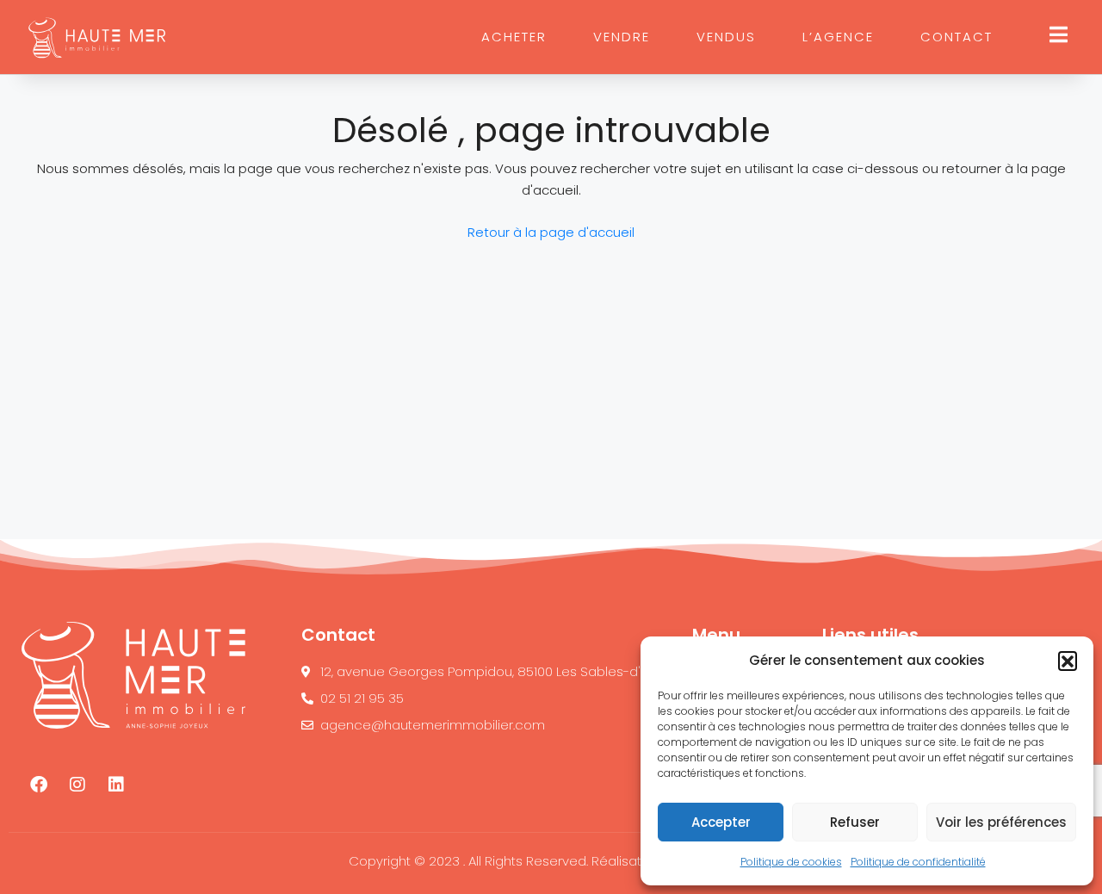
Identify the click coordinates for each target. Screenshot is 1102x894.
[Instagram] (77, 784)
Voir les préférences (1001, 822)
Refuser (855, 822)
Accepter (721, 822)
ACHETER (514, 37)
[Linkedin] (116, 784)
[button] (1067, 660)
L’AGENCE (838, 37)
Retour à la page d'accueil (551, 232)
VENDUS (726, 37)
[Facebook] (39, 784)
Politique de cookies (791, 861)
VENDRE (621, 37)
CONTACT (956, 37)
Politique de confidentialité (918, 861)
